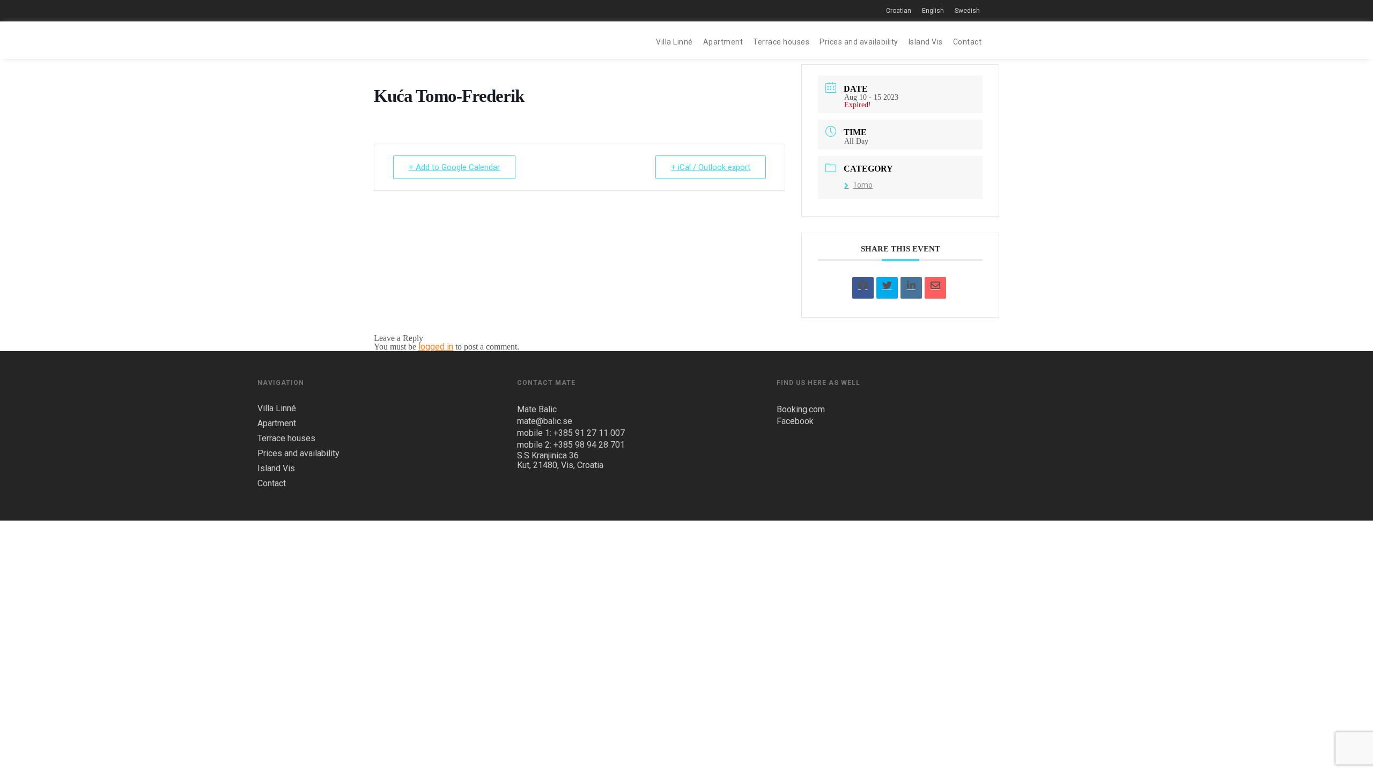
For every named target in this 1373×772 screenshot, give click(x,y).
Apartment (723, 42)
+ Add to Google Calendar (454, 167)
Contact (967, 42)
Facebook (795, 421)
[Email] (935, 288)
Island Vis (926, 42)
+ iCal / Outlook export (710, 167)
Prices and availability (859, 42)
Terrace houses (781, 42)
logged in (435, 347)
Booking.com (801, 409)
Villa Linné (674, 42)
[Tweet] (887, 288)
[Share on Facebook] (863, 288)
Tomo (863, 185)
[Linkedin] (911, 288)
